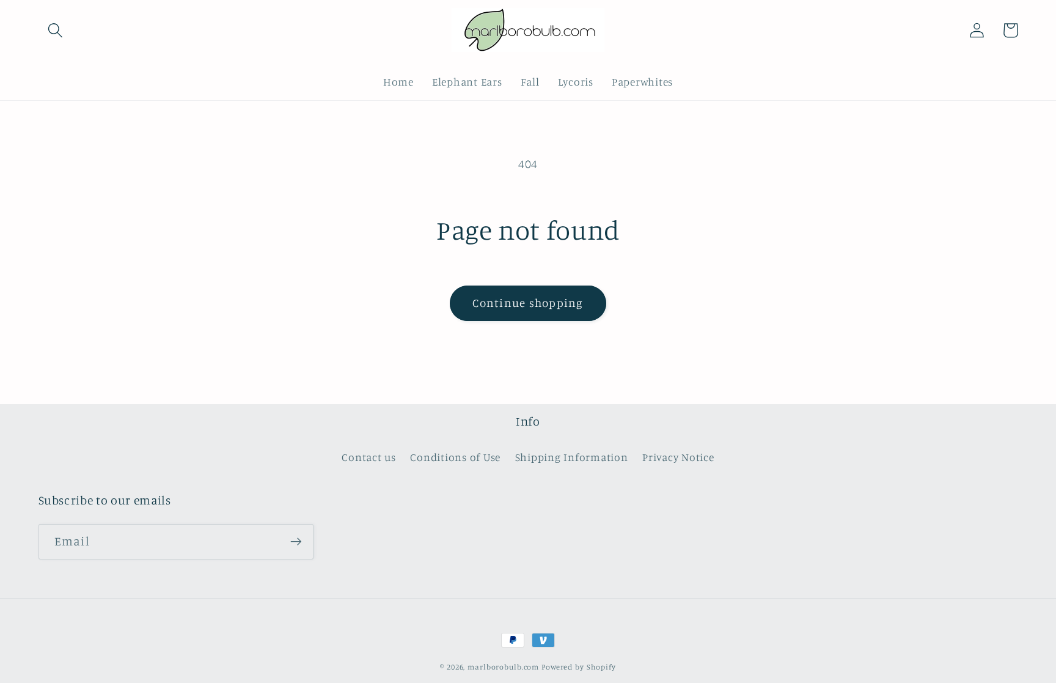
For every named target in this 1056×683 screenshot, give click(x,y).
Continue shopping (527, 302)
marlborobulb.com (503, 666)
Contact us (369, 457)
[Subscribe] (296, 541)
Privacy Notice (678, 457)
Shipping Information (571, 457)
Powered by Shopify (578, 666)
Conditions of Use (455, 457)
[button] (55, 30)
